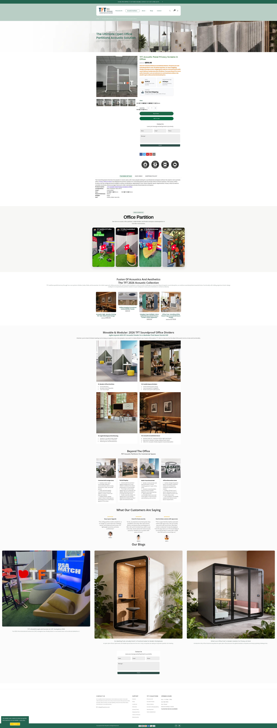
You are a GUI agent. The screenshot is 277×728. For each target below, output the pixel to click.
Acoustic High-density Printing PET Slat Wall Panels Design (106, 315)
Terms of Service (136, 714)
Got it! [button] (15, 724)
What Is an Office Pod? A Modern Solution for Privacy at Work (231, 641)
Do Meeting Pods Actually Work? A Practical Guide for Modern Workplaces (138, 641)
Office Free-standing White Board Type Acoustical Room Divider (171, 316)
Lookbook (134, 704)
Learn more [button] (22, 720)
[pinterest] (147, 154)
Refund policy (135, 717)
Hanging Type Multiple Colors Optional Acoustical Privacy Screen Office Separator (149, 316)
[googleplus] (150, 154)
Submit (160, 145)
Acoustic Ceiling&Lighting (153, 707)
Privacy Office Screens (105, 181)
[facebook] (141, 154)
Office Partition (150, 704)
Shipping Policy (135, 712)
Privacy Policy (135, 709)
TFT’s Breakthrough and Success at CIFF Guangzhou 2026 (46, 629)
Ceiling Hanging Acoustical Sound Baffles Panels (127, 308)
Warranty (134, 707)
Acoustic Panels (150, 701)
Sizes (141, 100)
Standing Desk (150, 709)
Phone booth (150, 699)
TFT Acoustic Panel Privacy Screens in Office (159, 58)
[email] (154, 154)
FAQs (133, 701)
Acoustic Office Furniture (107, 18)
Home (97, 18)
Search (134, 699)
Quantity (142, 108)
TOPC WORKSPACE (151, 712)
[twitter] (144, 154)
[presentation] (94, 527)
